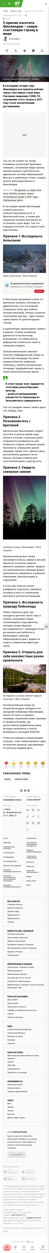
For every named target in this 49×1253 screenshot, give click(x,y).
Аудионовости (13, 918)
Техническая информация (32, 857)
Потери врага (13, 955)
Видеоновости (13, 915)
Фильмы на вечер (15, 1036)
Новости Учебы (15, 1052)
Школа (10, 1062)
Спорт (10, 1100)
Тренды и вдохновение (17, 1091)
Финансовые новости (16, 1007)
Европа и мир (16, 11)
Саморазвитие (13, 1069)
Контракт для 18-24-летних (19, 978)
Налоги (10, 1014)
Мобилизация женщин (17, 974)
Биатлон (11, 1114)
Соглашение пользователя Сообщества (32, 844)
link (27, 810)
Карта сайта (31, 881)
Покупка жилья (14, 1088)
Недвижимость (15, 1081)
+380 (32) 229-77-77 (18, 1215)
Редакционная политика (9, 847)
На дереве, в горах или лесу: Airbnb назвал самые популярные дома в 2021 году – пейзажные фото (22, 195)
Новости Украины (15, 908)
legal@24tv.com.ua (33, 1218)
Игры (29, 885)
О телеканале (8, 853)
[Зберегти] (42, 51)
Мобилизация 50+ (15, 971)
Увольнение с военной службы (20, 967)
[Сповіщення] (46, 3)
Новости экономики (17, 996)
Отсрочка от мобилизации (18, 981)
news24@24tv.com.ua (12, 800)
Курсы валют (13, 1003)
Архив (29, 877)
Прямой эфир (13, 911)
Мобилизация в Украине (19, 964)
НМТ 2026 (11, 1065)
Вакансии (30, 866)
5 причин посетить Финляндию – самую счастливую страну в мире (35, 11)
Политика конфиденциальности (12, 870)
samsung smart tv (28, 1179)
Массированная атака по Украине (22, 948)
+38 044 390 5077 (34, 800)
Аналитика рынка (15, 1084)
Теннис (10, 1111)
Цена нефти (12, 1000)
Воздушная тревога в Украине (20, 944)
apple (28, 1172)
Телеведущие (8, 857)
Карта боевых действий (17, 937)
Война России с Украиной (20, 930)
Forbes (17, 44)
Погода (10, 922)
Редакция (7, 842)
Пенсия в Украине (15, 1017)
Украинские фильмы (16, 1033)
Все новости (13, 901)
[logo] (17, 3)
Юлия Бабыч (14, 39)
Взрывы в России (14, 951)
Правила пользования (12, 866)
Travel (5, 11)
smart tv (11, 1179)
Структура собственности (32, 871)
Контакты (30, 862)
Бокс (9, 1103)
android (11, 1172)
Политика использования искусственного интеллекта (9, 878)
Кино (10, 1026)
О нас (5, 838)
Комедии (11, 1040)
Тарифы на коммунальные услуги (21, 1010)
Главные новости (14, 904)
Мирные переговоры (16, 941)
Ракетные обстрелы (15, 934)
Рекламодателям (10, 861)
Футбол (10, 1107)
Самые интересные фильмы (19, 1029)
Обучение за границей (17, 1072)
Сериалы (11, 1043)
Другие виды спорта (16, 1118)
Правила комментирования (34, 851)
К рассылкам (16, 1155)
